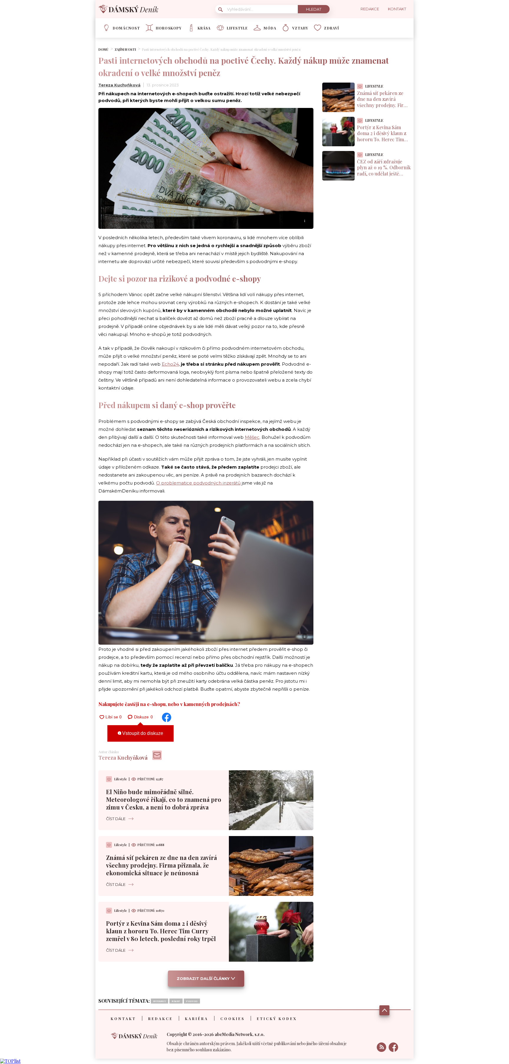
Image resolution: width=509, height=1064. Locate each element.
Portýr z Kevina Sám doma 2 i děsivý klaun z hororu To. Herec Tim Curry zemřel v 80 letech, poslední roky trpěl (161, 931)
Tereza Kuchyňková (119, 85)
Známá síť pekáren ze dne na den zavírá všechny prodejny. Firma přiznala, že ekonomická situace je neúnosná (161, 865)
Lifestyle (237, 28)
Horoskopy (169, 28)
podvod (192, 1001)
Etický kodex (277, 1018)
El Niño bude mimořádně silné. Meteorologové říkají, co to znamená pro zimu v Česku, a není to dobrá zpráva (163, 799)
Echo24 (170, 364)
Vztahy (300, 28)
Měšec (252, 437)
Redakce (160, 1018)
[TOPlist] (10, 1061)
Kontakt (123, 1018)
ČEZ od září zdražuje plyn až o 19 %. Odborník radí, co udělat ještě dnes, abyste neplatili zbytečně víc (384, 173)
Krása (204, 28)
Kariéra (196, 1018)
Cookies (232, 1018)
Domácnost (126, 28)
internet (159, 1001)
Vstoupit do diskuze (142, 733)
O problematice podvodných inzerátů (198, 483)
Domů (103, 49)
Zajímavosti (125, 49)
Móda (270, 28)
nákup (176, 1001)
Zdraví (331, 28)
